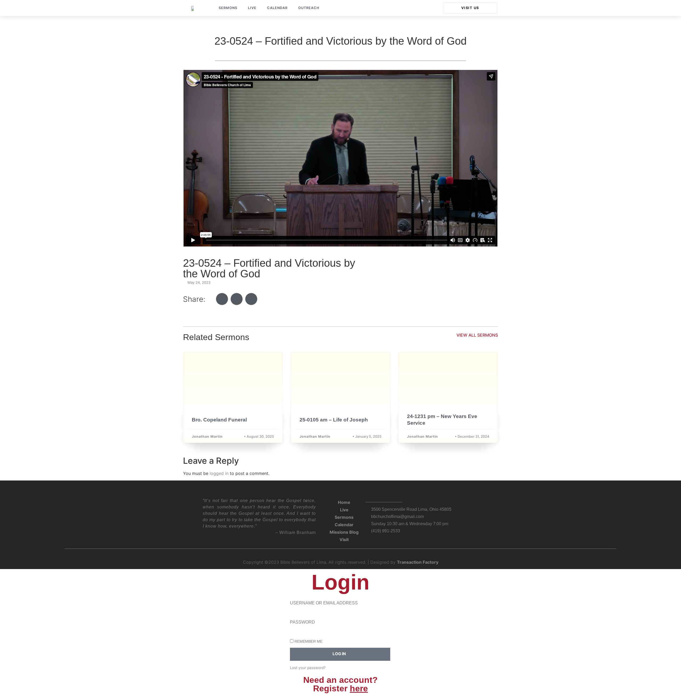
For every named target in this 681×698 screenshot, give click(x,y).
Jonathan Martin (207, 436)
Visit (344, 539)
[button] (222, 299)
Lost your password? (308, 668)
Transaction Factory (417, 562)
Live (252, 8)
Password (302, 622)
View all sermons (477, 335)
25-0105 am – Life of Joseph (334, 420)
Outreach (308, 8)
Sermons (228, 8)
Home (344, 502)
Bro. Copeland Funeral (219, 420)
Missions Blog (344, 532)
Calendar (277, 8)
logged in (219, 473)
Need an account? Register (340, 684)
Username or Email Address (324, 603)
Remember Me (307, 641)
